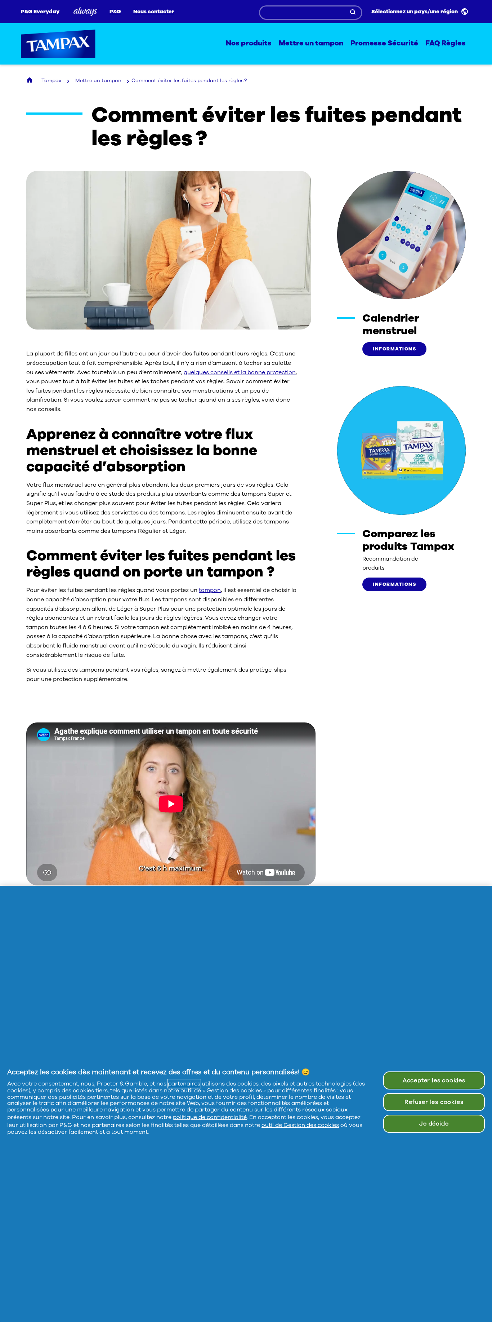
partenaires (184, 1084)
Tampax (58, 44)
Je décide (433, 1124)
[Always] (84, 11)
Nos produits (249, 43)
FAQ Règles (445, 43)
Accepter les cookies (434, 1080)
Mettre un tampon (311, 43)
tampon (210, 590)
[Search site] (353, 12)
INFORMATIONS (394, 349)
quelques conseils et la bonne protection (240, 372)
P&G (115, 12)
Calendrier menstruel (390, 324)
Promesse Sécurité (384, 43)
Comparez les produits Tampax (408, 540)
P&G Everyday (40, 12)
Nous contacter (153, 12)
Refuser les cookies (433, 1102)
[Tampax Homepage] (30, 80)
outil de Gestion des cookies (300, 1125)
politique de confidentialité (210, 1117)
